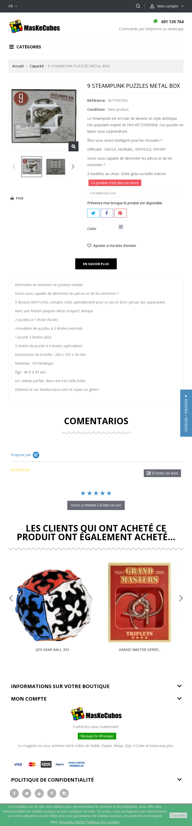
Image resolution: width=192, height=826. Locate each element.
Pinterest (120, 213)
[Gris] (121, 227)
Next (73, 168)
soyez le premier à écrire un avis (96, 505)
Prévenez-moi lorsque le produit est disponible (124, 203)
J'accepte (178, 815)
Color (92, 228)
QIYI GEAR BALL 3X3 (52, 649)
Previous (14, 168)
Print (20, 198)
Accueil (18, 66)
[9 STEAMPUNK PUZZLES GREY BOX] (31, 166)
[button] (162, 473)
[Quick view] (57, 602)
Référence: (96, 100)
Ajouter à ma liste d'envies (114, 245)
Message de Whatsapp (97, 736)
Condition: (96, 109)
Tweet (93, 213)
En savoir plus (96, 264)
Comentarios (96, 421)
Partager (107, 213)
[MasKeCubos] (34, 25)
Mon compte (28, 698)
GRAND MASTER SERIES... (140, 649)
